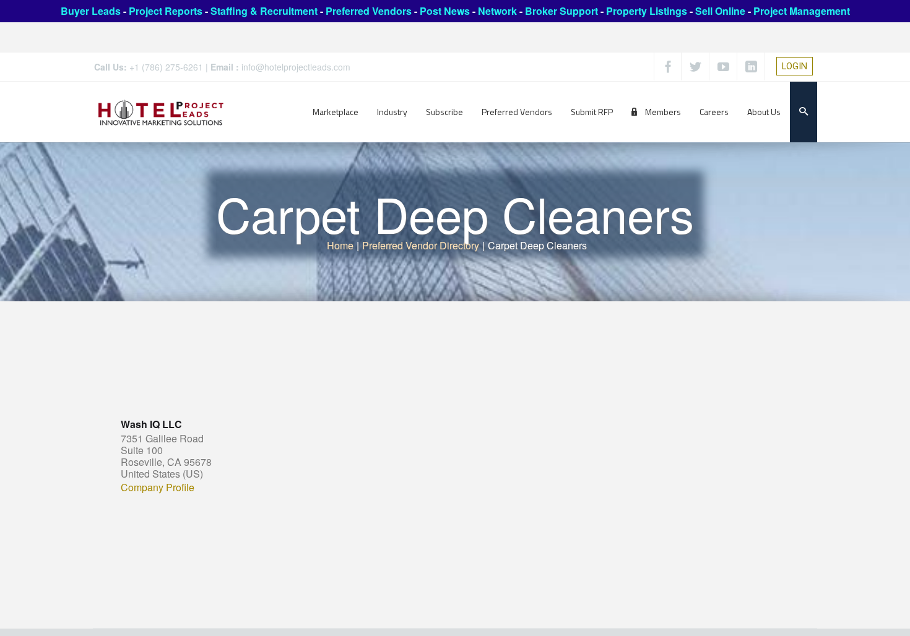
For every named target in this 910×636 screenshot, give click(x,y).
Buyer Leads (91, 11)
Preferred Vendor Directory (420, 245)
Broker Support (561, 11)
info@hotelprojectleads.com (295, 67)
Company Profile (157, 487)
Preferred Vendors (369, 11)
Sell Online (720, 11)
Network (497, 11)
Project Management (801, 11)
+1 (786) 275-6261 (166, 67)
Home (340, 245)
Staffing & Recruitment (264, 11)
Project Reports (165, 11)
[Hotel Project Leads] (161, 112)
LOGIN (794, 66)
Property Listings (646, 11)
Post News (445, 11)
